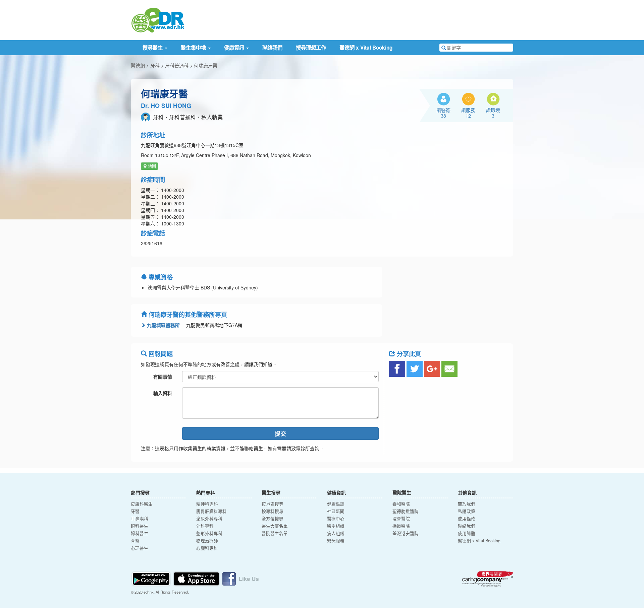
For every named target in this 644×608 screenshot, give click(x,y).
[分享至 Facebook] (397, 369)
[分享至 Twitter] (415, 369)
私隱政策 (466, 511)
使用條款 (466, 519)
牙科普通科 (177, 65)
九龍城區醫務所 (163, 325)
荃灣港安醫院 (405, 533)
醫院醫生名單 (275, 533)
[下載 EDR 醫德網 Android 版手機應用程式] (151, 578)
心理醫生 (139, 548)
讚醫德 (443, 113)
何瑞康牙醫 (205, 65)
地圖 (151, 166)
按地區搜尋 (272, 504)
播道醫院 (401, 526)
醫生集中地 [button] (194, 47)
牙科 (155, 65)
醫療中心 (335, 519)
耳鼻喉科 (139, 519)
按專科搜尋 (272, 511)
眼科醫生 (139, 526)
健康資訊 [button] (235, 47)
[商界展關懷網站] (487, 579)
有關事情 (162, 376)
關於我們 (466, 504)
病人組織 (335, 533)
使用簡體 (466, 533)
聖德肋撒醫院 (405, 511)
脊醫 (135, 541)
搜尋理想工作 (311, 47)
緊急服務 (335, 541)
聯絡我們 (272, 47)
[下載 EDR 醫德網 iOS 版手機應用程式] (196, 578)
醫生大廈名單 (275, 526)
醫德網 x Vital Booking (365, 47)
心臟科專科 (207, 548)
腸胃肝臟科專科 (211, 511)
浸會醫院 (401, 519)
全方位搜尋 (272, 519)
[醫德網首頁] (157, 19)
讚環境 (493, 113)
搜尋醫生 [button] (153, 47)
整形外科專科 (209, 533)
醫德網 (138, 65)
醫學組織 (335, 526)
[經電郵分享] (449, 369)
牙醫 (135, 511)
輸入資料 (162, 393)
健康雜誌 (335, 504)
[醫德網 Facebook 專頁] (240, 578)
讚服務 (468, 113)
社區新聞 (335, 511)
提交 (280, 433)
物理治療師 (207, 541)
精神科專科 (207, 504)
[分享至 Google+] (432, 369)
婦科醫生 (139, 533)
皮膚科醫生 (142, 504)
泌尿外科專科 (209, 519)
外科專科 (205, 526)
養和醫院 (401, 504)
